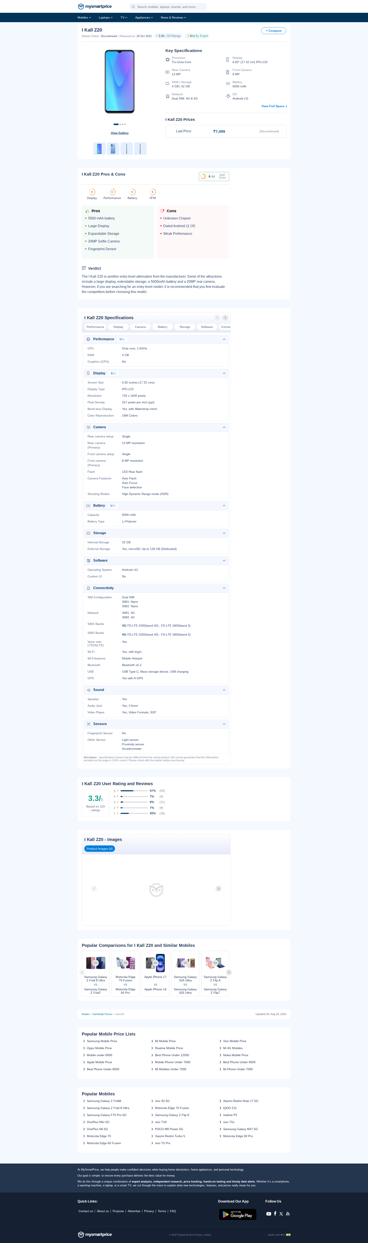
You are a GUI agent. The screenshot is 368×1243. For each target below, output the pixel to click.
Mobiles (83, 17)
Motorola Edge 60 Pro (238, 1136)
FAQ (173, 1211)
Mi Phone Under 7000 (238, 1069)
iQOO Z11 (230, 1108)
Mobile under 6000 (99, 1055)
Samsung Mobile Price (102, 1041)
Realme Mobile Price (169, 1048)
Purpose (118, 1211)
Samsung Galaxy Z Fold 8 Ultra (108, 1108)
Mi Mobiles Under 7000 (170, 1069)
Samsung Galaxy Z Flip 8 (172, 1115)
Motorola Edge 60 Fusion (104, 1143)
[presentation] (218, 318)
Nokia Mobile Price (235, 1055)
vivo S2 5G (162, 1101)
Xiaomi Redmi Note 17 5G (240, 1101)
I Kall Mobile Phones (102, 1014)
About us (103, 1211)
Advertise (134, 1211)
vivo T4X (161, 1122)
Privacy (149, 1211)
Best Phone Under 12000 (172, 1055)
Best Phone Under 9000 (239, 1062)
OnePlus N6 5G (97, 1129)
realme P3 (230, 1115)
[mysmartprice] (95, 7)
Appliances (142, 17)
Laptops (104, 17)
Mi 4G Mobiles (233, 1048)
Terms (162, 1211)
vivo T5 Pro (162, 1143)
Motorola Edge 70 (99, 1136)
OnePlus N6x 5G (98, 1122)
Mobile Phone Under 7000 (172, 1062)
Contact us (86, 1211)
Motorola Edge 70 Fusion (172, 1108)
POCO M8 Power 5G (169, 1129)
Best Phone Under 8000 (103, 1069)
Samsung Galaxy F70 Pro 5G (106, 1115)
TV (122, 17)
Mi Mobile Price (165, 1041)
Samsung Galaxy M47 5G (240, 1129)
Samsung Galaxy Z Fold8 (104, 1101)
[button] (133, 7)
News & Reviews (172, 17)
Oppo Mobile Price (99, 1048)
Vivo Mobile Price (234, 1041)
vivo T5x (228, 1122)
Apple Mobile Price (99, 1062)
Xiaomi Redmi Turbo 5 (170, 1136)
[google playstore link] (238, 1219)
